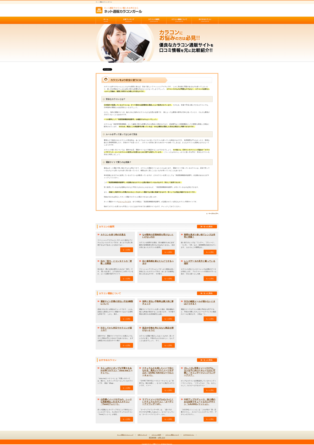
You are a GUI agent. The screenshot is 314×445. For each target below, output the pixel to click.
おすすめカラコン (188, 435)
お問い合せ (161, 437)
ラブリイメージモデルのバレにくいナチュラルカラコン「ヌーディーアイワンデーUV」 (158, 401)
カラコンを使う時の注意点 (113, 234)
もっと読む (127, 250)
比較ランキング (142, 435)
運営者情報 (152, 437)
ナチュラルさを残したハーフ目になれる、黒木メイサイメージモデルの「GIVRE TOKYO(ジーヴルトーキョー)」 (158, 371)
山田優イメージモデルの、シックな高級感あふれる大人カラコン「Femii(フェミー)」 (116, 401)
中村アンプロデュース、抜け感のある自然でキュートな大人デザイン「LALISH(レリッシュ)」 (199, 401)
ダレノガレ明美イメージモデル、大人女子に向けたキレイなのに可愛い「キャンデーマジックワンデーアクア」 (199, 371)
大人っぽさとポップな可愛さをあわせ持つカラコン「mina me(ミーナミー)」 (117, 370)
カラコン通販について (172, 435)
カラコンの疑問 (156, 435)
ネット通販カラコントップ (125, 435)
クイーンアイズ (123, 202)
